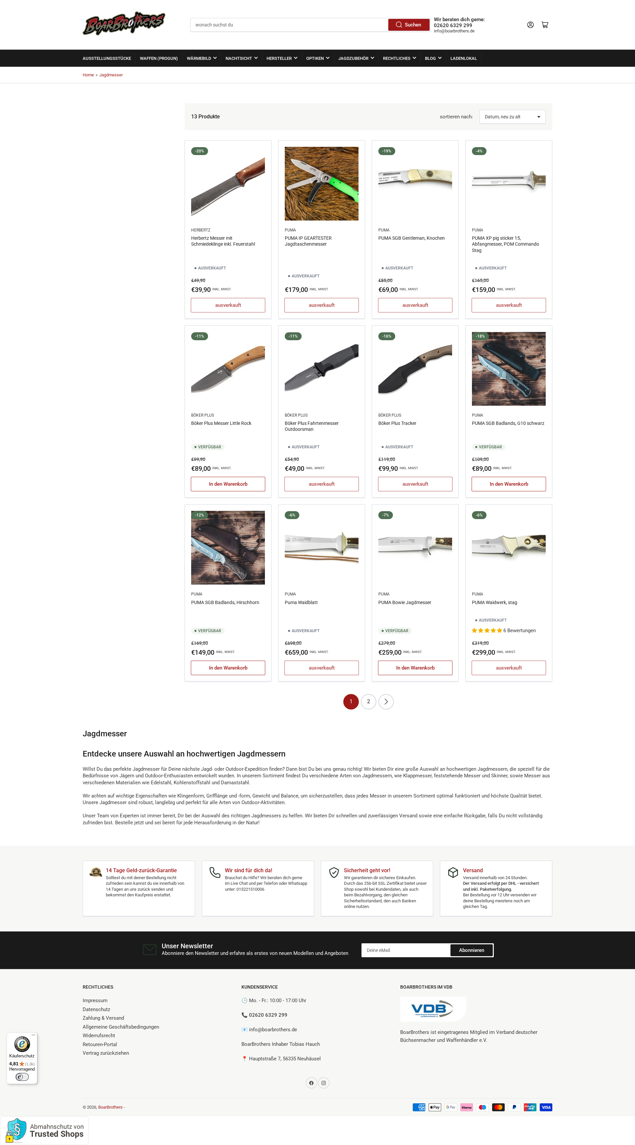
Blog (430, 58)
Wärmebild (199, 58)
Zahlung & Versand (103, 1018)
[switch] (22, 1077)
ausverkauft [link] (228, 305)
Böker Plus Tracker (397, 423)
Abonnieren (471, 950)
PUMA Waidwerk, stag (494, 602)
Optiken (315, 58)
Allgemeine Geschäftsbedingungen (121, 1027)
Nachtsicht (239, 58)
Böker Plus (202, 415)
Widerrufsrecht (99, 1036)
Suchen (413, 25)
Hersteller (279, 58)
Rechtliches (396, 58)
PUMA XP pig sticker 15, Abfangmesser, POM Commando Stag (505, 244)
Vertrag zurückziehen (106, 1053)
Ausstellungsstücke (107, 58)
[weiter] (386, 702)
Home (88, 74)
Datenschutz (96, 1009)
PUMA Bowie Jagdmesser (404, 602)
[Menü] (33, 1037)
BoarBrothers (110, 1107)
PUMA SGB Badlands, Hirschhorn (225, 602)
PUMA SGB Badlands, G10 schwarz (508, 423)
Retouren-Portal (100, 1044)
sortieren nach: (456, 117)
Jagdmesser (111, 74)
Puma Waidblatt (301, 602)
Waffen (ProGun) (159, 58)
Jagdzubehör (353, 58)
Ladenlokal (463, 58)
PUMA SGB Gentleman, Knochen (411, 238)
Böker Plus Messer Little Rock (221, 423)
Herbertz (200, 230)
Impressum (95, 1000)
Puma (290, 230)
